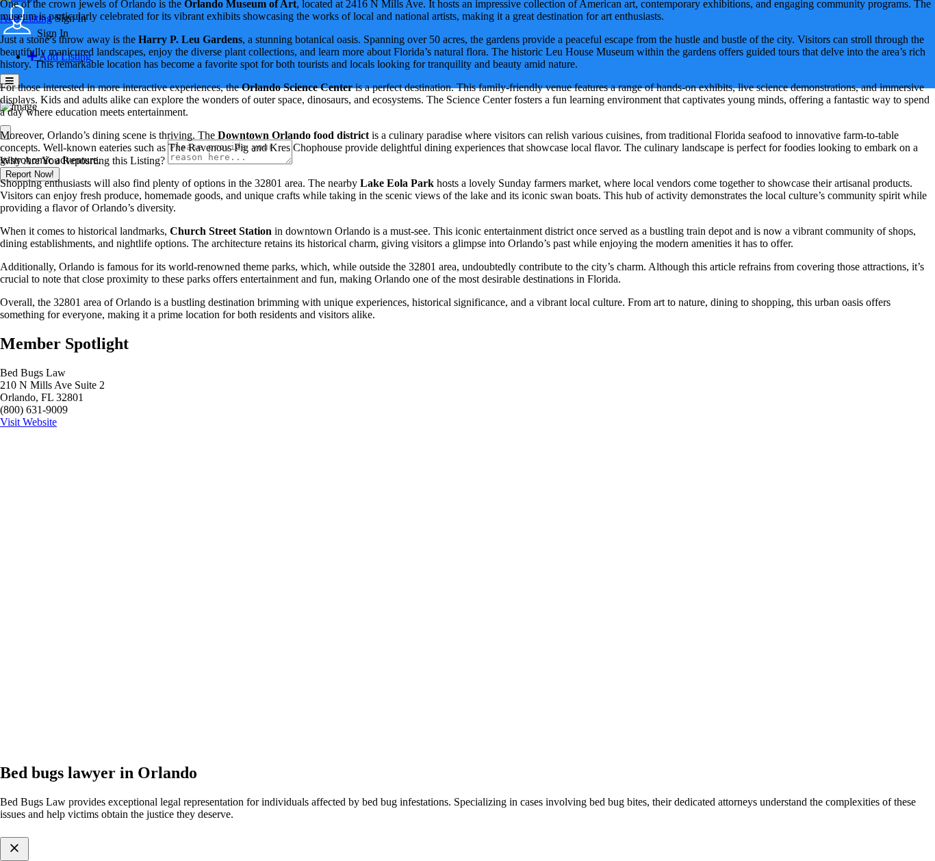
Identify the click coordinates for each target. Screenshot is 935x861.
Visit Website (28, 422)
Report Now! (29, 174)
